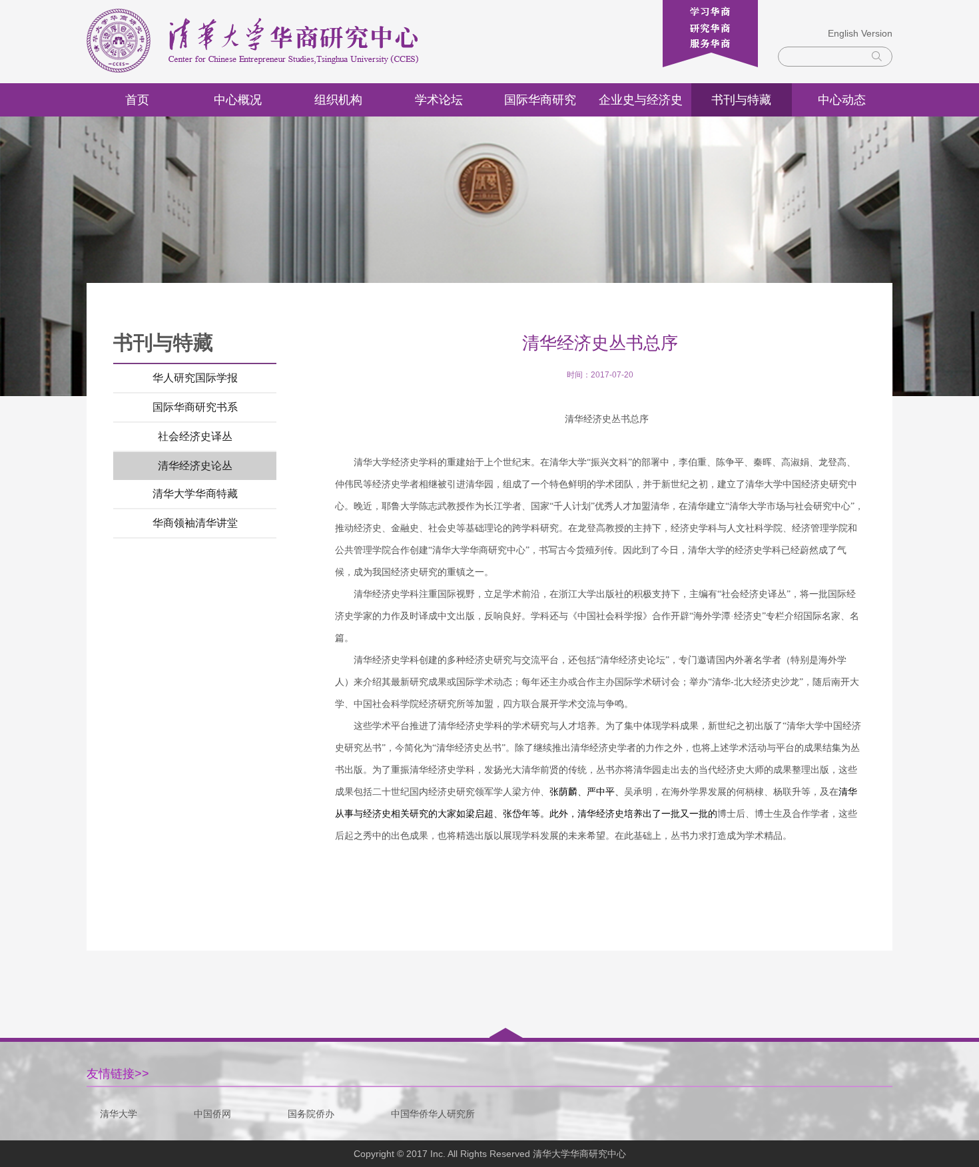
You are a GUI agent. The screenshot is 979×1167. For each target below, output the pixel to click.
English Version (860, 33)
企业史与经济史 (641, 100)
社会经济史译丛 (195, 436)
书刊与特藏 (741, 100)
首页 (137, 100)
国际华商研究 (540, 100)
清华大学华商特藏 (195, 493)
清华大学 (118, 1113)
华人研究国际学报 (195, 377)
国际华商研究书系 (195, 407)
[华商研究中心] (266, 42)
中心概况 (238, 100)
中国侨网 (212, 1113)
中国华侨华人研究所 (433, 1113)
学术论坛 (439, 100)
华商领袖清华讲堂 (195, 523)
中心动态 (842, 100)
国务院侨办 (311, 1113)
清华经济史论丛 (195, 465)
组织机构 (338, 100)
